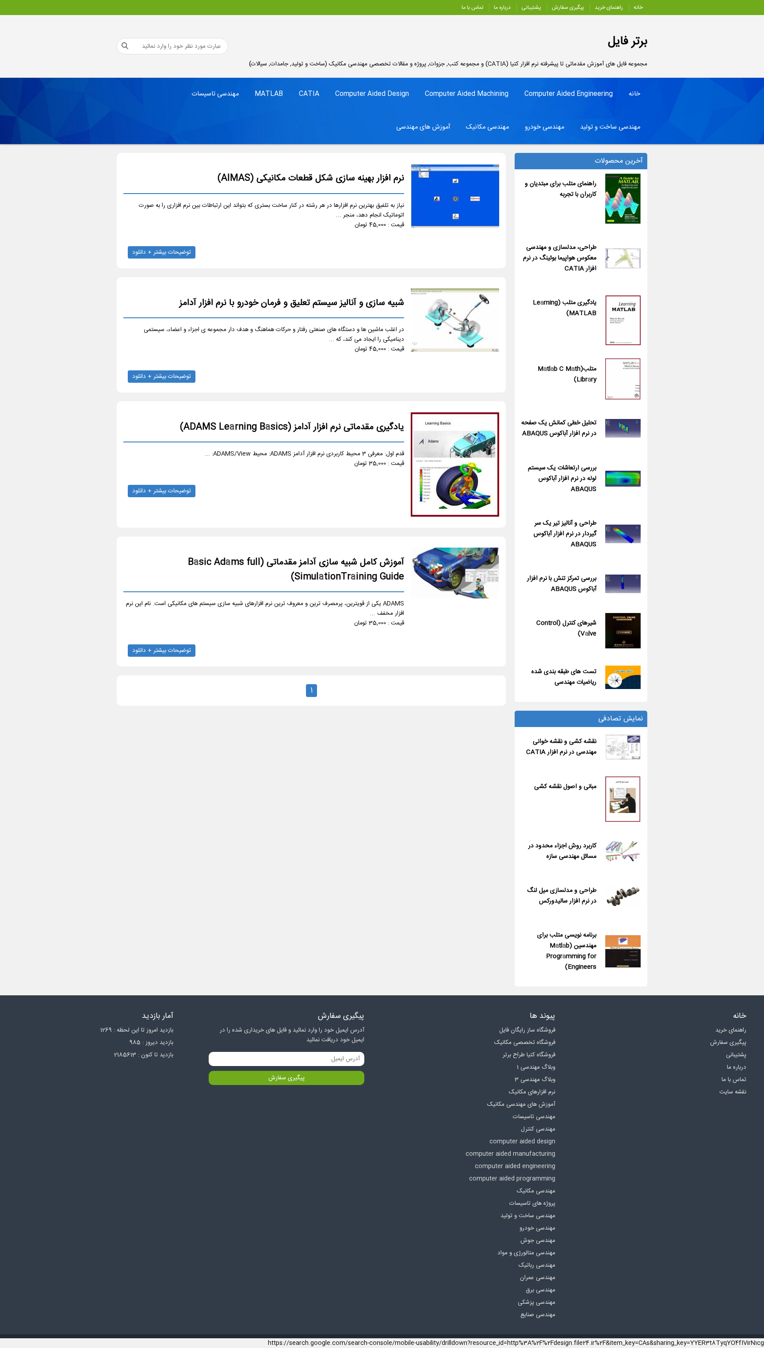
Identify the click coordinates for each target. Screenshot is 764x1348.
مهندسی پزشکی (536, 1302)
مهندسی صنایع (537, 1315)
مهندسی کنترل (538, 1129)
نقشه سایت (732, 1092)
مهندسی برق (540, 1290)
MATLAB (269, 94)
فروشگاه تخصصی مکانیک (524, 1042)
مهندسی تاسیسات (215, 94)
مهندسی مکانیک (487, 127)
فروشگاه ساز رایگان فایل (527, 1030)
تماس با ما (472, 7)
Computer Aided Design (372, 94)
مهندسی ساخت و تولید (610, 127)
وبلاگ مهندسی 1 (536, 1067)
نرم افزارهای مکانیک (532, 1092)
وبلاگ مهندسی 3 (535, 1080)
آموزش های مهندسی (423, 127)
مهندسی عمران (537, 1278)
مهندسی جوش (537, 1240)
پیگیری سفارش (568, 7)
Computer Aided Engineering (568, 94)
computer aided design (522, 1141)
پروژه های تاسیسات (532, 1203)
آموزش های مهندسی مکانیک (521, 1104)
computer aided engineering (515, 1166)
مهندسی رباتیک (537, 1265)
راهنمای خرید (609, 7)
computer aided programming (512, 1179)
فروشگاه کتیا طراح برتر (529, 1055)
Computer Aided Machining (466, 94)
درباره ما (502, 7)
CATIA (309, 94)
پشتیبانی (531, 7)
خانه (638, 7)
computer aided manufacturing (510, 1154)
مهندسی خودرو (544, 127)
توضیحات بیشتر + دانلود (161, 252)
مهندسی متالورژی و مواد (526, 1253)
